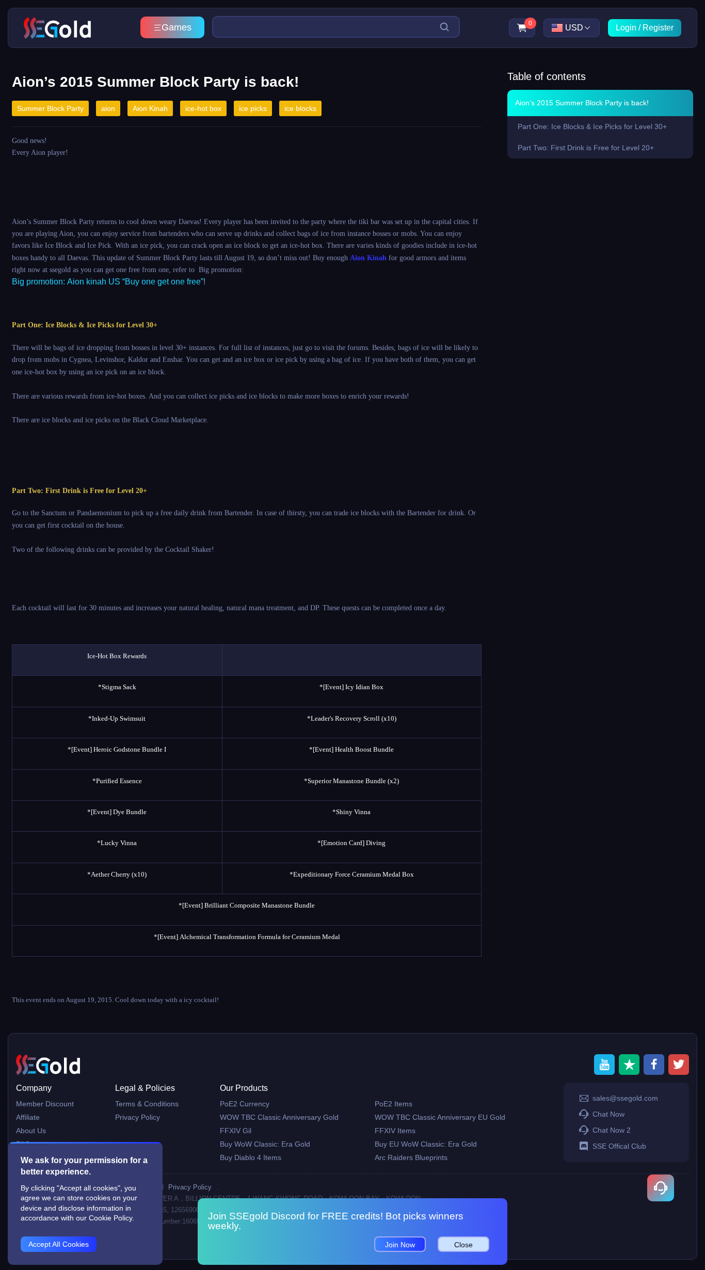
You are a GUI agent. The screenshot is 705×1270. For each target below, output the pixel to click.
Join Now (400, 1245)
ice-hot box (203, 108)
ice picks (253, 108)
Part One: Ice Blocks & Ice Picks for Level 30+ (592, 126)
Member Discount (45, 1104)
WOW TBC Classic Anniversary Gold (279, 1117)
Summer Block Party (50, 108)
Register (658, 27)
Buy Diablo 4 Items (250, 1157)
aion (108, 108)
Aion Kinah (150, 108)
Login (626, 27)
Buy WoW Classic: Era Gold (265, 1144)
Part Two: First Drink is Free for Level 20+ (586, 148)
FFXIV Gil (235, 1130)
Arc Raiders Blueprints (411, 1157)
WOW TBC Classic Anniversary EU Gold (440, 1117)
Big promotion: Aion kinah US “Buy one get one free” (107, 281)
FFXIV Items (395, 1130)
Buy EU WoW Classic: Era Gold (426, 1144)
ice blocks (300, 108)
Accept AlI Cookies (58, 1244)
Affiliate (28, 1117)
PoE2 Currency (244, 1104)
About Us (31, 1130)
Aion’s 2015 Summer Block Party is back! (582, 103)
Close (463, 1245)
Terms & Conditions (147, 1104)
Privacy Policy (137, 1117)
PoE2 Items (393, 1104)
